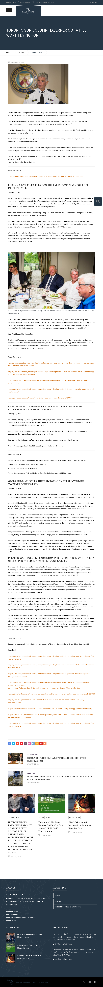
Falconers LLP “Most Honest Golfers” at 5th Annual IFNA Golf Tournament (50, 827)
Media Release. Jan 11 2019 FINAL (20, 469)
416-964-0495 (25, 2)
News (17, 817)
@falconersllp (60, 944)
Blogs (21, 52)
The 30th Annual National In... (30, 956)
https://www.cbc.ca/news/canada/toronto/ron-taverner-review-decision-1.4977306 (40, 398)
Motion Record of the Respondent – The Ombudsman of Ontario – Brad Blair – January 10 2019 (43, 460)
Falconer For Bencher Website (68, 907)
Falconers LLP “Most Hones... (29, 945)
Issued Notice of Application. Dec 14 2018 (23, 464)
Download (82, 460)
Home (8, 52)
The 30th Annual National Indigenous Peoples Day (79, 825)
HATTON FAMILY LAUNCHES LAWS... (30, 934)
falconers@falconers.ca (45, 2)
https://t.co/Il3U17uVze (61, 955)
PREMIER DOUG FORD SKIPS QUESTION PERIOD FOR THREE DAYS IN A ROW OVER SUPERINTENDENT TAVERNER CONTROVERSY (51, 559)
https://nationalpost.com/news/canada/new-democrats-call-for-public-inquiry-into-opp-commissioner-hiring (50, 708)
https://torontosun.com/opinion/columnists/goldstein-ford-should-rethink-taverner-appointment (45, 176)
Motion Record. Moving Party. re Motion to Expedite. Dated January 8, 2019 (36, 473)
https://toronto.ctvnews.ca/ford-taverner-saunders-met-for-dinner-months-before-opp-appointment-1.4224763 (51, 694)
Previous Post (33, 754)
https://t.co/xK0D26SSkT (66, 940)
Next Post (31, 773)
